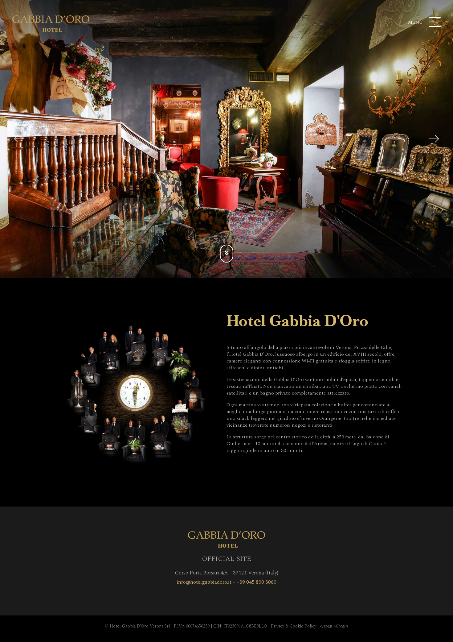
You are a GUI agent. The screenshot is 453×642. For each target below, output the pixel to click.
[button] (19, 139)
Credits (342, 626)
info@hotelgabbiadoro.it (204, 582)
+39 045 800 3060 (256, 582)
